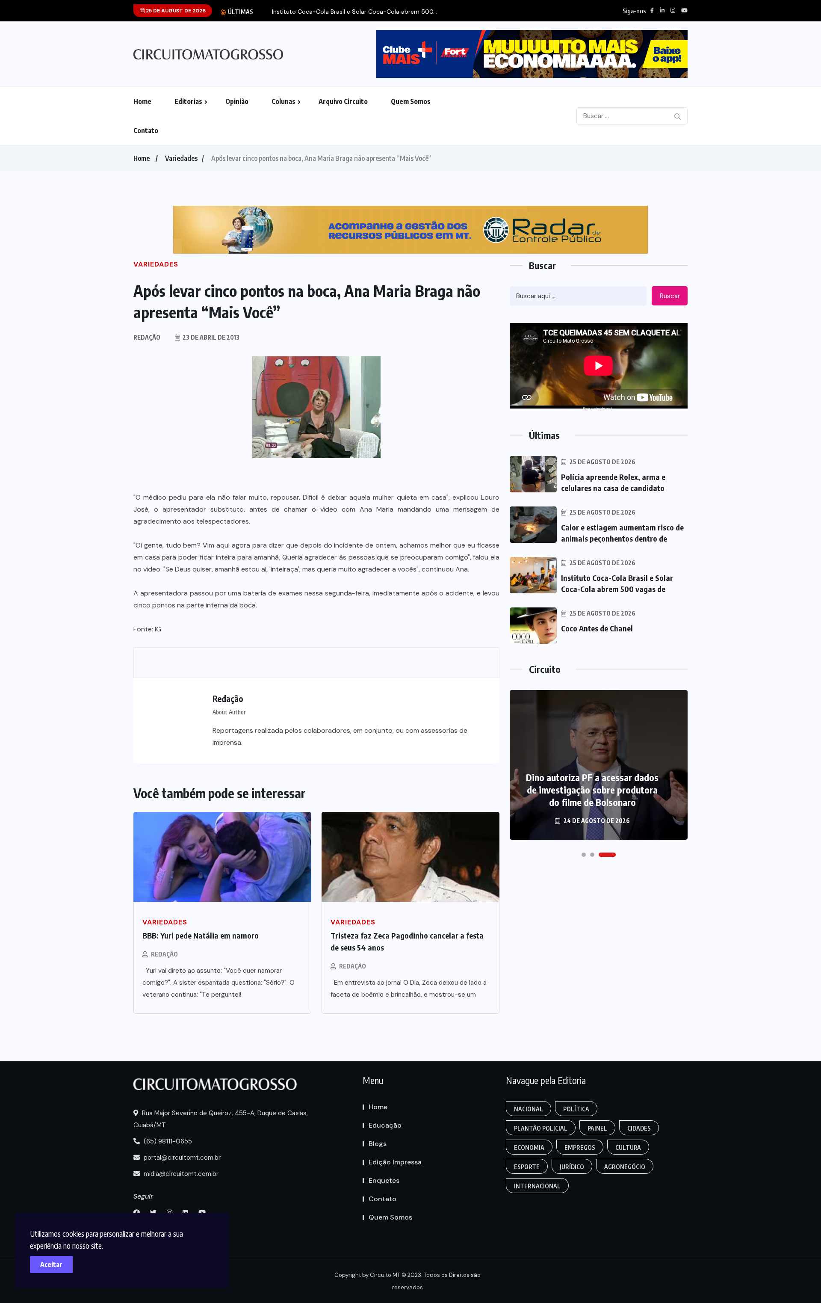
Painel (597, 1128)
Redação (164, 954)
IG (158, 629)
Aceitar (51, 1264)
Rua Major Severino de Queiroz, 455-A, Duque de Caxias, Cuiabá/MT (220, 1119)
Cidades (639, 1128)
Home (142, 101)
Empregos (579, 1147)
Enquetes (384, 1180)
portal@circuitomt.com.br (181, 1157)
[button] (584, 855)
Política (576, 1109)
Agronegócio (624, 1166)
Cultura (628, 1147)
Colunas (283, 101)
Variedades (181, 158)
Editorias (188, 101)
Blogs (378, 1143)
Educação (385, 1125)
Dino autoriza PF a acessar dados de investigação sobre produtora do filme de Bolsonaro (592, 789)
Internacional (537, 1186)
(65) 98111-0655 (167, 1141)
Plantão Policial (540, 1128)
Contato (145, 130)
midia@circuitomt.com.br (180, 1174)
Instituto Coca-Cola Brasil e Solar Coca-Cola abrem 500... (354, 12)
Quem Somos (411, 101)
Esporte (527, 1166)
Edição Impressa (395, 1162)
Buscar (670, 296)
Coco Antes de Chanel (597, 628)
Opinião (236, 101)
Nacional (528, 1109)
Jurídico (572, 1166)
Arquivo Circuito (343, 101)
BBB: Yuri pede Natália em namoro (200, 935)
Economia (529, 1147)
